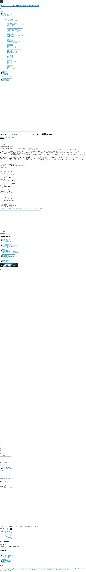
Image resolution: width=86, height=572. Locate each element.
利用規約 (4, 559)
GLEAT (11, 568)
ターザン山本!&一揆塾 (11, 26)
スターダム (3, 569)
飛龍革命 (9, 66)
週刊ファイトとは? (6, 562)
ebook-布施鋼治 (10, 25)
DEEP (9, 568)
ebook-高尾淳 (9, 67)
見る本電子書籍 (5, 15)
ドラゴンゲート (21, 569)
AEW (2, 568)
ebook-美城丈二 (10, 44)
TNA (59, 568)
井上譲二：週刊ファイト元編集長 (14, 30)
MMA (3, 72)
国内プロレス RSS (8, 534)
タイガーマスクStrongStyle (9, 569)
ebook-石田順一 (10, 58)
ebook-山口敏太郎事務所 (12, 42)
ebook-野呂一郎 (10, 65)
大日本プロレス (43, 569)
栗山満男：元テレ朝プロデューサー (14, 31)
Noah (31, 568)
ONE (34, 568)
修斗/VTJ (31, 569)
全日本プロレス (35, 569)
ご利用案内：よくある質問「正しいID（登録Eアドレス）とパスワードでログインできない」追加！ (22, 208)
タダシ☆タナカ (16, 569)
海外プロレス (5, 71)
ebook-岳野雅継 (10, 56)
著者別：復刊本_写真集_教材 (11, 20)
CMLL (7, 568)
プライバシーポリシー (7, 556)
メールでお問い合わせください (6, 487)
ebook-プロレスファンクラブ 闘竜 (14, 49)
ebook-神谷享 (9, 60)
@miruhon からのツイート (5, 478)
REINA (45, 568)
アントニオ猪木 (77, 568)
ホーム (3, 13)
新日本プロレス (57, 569)
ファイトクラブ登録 (7, 76)
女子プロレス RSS (8, 538)
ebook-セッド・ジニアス (12, 47)
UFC (61, 568)
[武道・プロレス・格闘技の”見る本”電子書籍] (19, 6)
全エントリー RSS (6, 531)
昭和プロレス (62, 569)
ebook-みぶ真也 (10, 50)
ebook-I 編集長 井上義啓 (12, 23)
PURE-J (40, 568)
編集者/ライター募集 (6, 561)
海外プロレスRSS (8, 535)
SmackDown (56, 568)
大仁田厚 (39, 569)
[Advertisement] (43, 90)
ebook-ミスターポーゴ (11, 21)
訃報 (69, 569)
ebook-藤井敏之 (10, 62)
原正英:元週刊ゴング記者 (12, 52)
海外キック (66, 569)
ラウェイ (28, 569)
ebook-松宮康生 (10, 33)
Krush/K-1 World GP (25, 568)
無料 (6, 18)
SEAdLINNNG (52, 568)
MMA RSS (7, 536)
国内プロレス (5, 69)
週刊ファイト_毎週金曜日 (10, 19)
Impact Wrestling (15, 568)
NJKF (29, 568)
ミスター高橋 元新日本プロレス (13, 29)
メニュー (2, 11)
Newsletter (4, 553)
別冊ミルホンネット (9, 17)
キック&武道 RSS (8, 537)
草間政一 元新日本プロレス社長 (13, 34)
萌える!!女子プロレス (11, 61)
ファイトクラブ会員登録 (7, 555)
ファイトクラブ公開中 (7, 14)
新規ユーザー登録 (6, 467)
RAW (43, 568)
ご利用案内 (4, 554)
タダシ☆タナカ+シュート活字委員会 (15, 28)
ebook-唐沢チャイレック (12, 53)
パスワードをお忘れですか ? (8, 468)
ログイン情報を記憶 (5, 462)
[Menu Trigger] (1, 1)
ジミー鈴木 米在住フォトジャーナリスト (15, 24)
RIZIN (49, 568)
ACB (13, 137)
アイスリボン (72, 568)
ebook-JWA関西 (10, 45)
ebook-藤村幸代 (10, 63)
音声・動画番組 (5, 80)
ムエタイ (25, 569)
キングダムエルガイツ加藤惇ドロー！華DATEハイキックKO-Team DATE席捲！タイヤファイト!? (20, 210)
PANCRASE (37, 568)
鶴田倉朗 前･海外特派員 (12, 37)
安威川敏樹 (48, 569)
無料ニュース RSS (8, 532)
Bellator (5, 568)
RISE (47, 568)
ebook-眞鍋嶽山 (10, 40)
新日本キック (52, 569)
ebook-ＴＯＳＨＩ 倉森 (11, 46)
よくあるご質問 (5, 557)
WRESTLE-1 (64, 568)
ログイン (3, 453)
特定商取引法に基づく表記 (8, 560)
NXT (33, 568)
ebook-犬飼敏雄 (10, 57)
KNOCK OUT (20, 568)
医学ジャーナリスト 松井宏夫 (13, 51)
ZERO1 (69, 568)
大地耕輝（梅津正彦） (11, 55)
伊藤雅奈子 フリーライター (12, 39)
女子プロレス (5, 74)
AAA (1, 568)
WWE (67, 568)
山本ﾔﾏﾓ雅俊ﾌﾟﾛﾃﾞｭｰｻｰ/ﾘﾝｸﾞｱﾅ (13, 36)
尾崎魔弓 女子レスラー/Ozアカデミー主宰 (16, 41)
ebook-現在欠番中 (10, 68)
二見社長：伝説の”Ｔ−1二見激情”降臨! (15, 35)
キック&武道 (5, 73)
